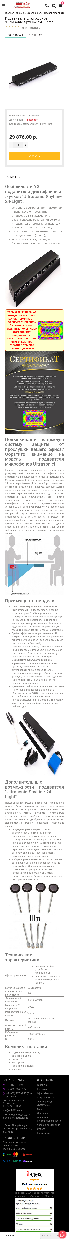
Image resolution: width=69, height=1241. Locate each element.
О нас (40, 1109)
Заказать (34, 156)
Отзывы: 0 (34, 28)
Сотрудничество (46, 1097)
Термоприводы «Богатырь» (45, 1103)
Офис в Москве (45, 1093)
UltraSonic (33, 115)
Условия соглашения (48, 1125)
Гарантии (42, 1085)
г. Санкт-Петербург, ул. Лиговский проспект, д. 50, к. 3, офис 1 (17, 1128)
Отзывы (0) (35, 35)
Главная (9, 13)
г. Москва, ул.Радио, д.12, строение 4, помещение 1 (16, 1116)
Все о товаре (16, 35)
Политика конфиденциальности (49, 1119)
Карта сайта (43, 1133)
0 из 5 (24, 28)
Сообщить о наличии (52, 1236)
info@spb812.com (12, 1110)
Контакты (42, 1089)
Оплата (41, 1129)
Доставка (42, 1113)
